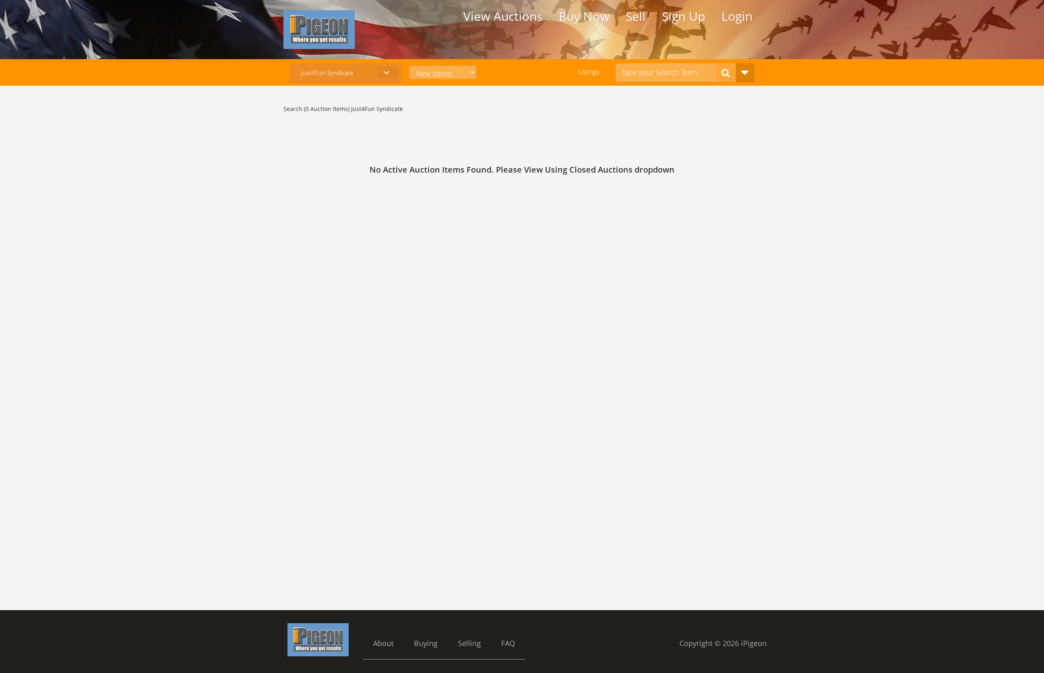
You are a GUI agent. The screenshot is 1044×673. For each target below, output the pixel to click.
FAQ (508, 643)
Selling (469, 643)
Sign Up (683, 16)
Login (736, 16)
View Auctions (502, 16)
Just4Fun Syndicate (327, 73)
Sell (636, 16)
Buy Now (584, 16)
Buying (426, 643)
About (383, 643)
